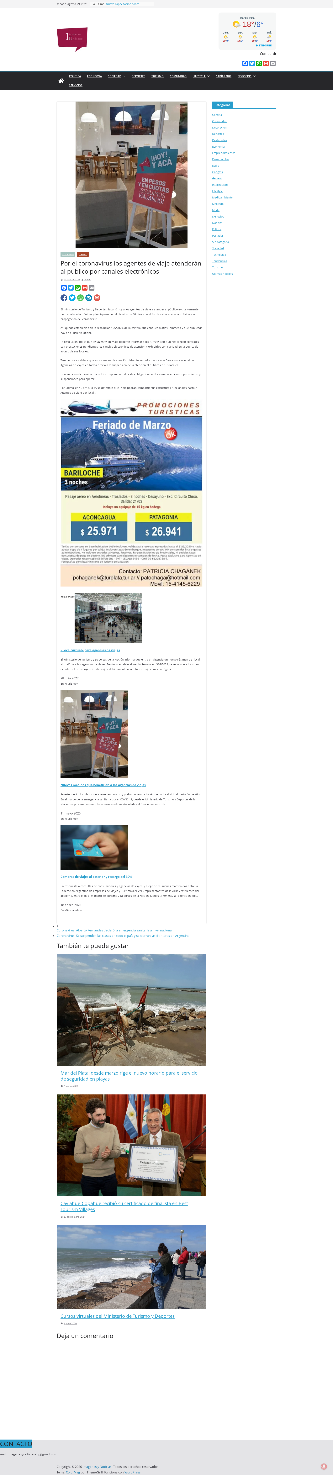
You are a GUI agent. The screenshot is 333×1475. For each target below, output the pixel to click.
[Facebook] (245, 63)
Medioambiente (222, 197)
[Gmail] (265, 63)
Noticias (217, 223)
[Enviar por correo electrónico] (88, 297)
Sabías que (223, 76)
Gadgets (217, 172)
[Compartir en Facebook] (64, 297)
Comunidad (178, 76)
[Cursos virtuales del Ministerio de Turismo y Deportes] (131, 1227)
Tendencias (219, 261)
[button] (123, 76)
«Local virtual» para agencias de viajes (90, 650)
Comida (217, 115)
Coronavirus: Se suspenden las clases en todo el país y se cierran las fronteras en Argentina (123, 936)
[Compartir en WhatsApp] (80, 297)
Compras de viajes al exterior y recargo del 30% (96, 877)
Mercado (218, 204)
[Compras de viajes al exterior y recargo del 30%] (94, 828)
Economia (218, 146)
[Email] (272, 63)
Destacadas (68, 254)
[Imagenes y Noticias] (61, 80)
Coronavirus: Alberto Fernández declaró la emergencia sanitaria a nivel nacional (114, 930)
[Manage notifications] (324, 1466)
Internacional (220, 185)
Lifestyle (199, 76)
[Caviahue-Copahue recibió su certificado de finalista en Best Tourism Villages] (131, 1097)
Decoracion (219, 127)
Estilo (215, 165)
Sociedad (114, 76)
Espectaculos (220, 159)
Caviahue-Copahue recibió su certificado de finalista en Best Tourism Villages (124, 1206)
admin (87, 279)
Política (75, 76)
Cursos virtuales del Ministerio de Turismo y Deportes (118, 1316)
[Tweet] (72, 297)
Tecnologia (219, 254)
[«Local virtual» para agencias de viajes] (108, 595)
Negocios (244, 76)
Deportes (138, 76)
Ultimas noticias (222, 274)
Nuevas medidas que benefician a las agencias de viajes (103, 785)
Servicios (75, 85)
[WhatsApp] (259, 63)
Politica (216, 229)
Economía (94, 76)
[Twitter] (252, 63)
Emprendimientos (223, 153)
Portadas (218, 235)
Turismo (157, 76)
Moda (215, 210)
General (217, 178)
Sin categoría (220, 242)
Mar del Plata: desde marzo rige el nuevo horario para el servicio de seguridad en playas (129, 1076)
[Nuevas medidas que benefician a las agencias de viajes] (94, 693)
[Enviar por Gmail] (97, 297)
